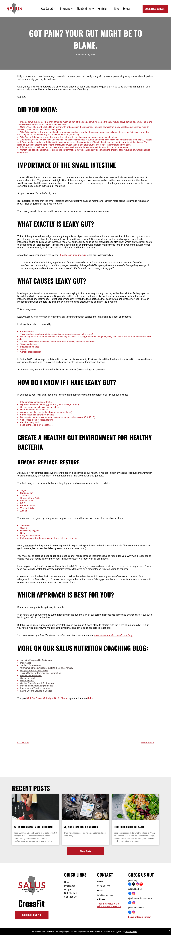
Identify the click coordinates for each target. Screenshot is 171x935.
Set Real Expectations (30, 665)
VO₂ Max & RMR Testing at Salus (81, 827)
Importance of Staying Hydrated (35, 688)
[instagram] (137, 884)
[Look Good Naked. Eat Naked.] (135, 807)
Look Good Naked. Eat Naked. (129, 827)
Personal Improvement (31, 675)
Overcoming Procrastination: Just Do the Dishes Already (46, 668)
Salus (90, 698)
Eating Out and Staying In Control (36, 691)
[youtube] (141, 884)
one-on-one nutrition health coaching (113, 635)
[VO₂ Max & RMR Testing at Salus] (85, 807)
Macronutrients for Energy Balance (36, 685)
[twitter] (133, 884)
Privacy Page (131, 931)
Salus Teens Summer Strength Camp (33, 827)
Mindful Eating (27, 680)
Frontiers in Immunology (73, 255)
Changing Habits (28, 678)
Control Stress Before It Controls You (37, 683)
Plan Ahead (25, 663)
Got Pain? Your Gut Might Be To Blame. (47, 698)
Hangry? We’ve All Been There (34, 670)
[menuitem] (48, 8)
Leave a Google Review (139, 917)
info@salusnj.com (105, 895)
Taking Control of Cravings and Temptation (40, 673)
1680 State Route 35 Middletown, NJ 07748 (109, 905)
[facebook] (129, 884)
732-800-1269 (103, 886)
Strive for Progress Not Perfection (36, 660)
